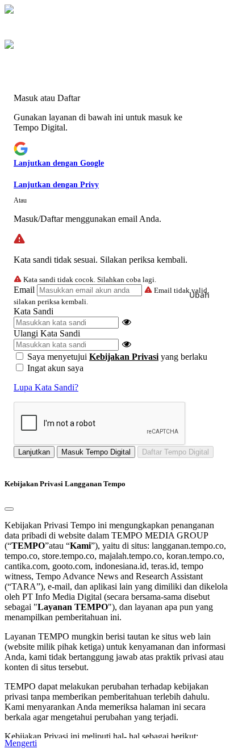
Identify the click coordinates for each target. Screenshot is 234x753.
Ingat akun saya (55, 368)
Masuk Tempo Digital (96, 452)
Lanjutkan (34, 452)
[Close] (9, 509)
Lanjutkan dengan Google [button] (59, 163)
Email (24, 290)
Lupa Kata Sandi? (46, 387)
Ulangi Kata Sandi (47, 333)
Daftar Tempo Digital (175, 452)
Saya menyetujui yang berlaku (117, 356)
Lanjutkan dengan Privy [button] (56, 184)
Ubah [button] (199, 294)
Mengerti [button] (21, 743)
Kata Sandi (33, 311)
